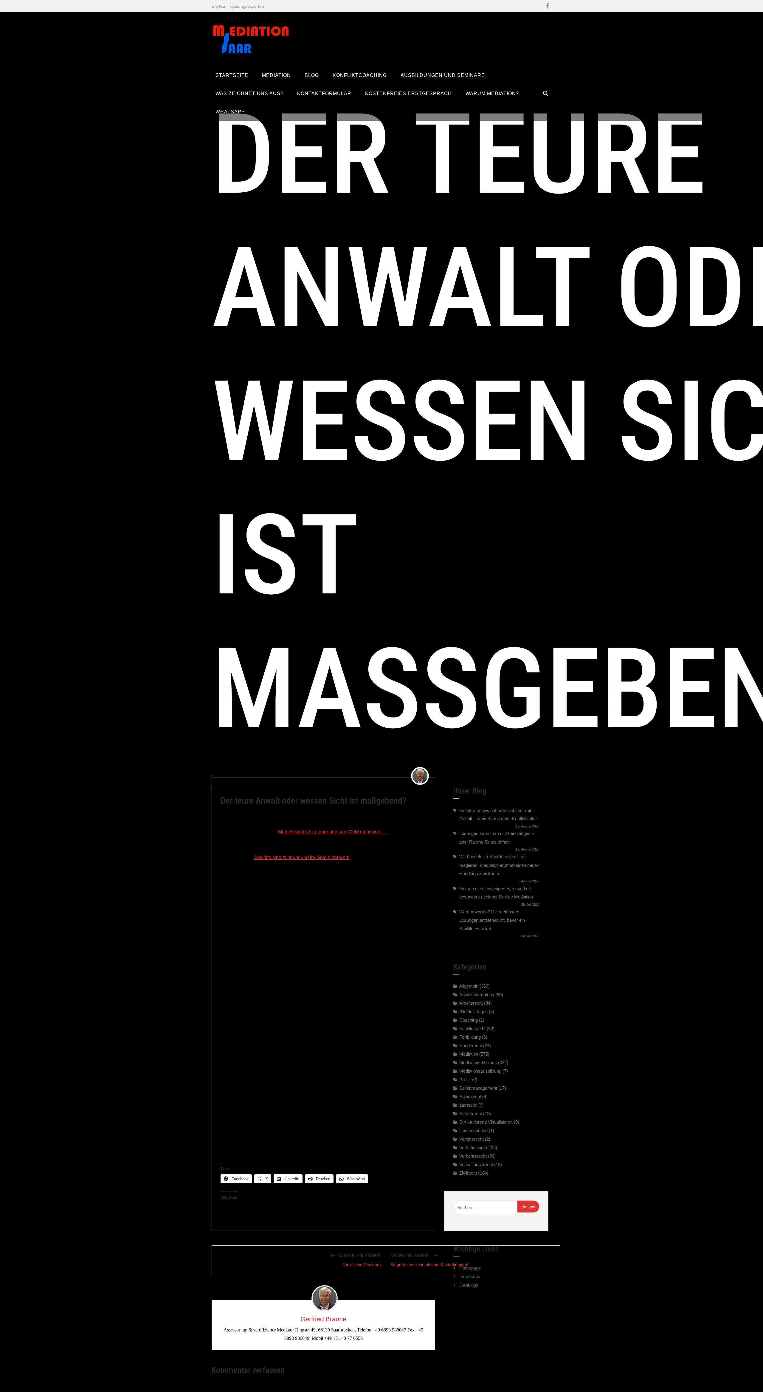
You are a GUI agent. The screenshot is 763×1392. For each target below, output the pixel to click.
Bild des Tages (473, 1011)
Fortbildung (470, 1037)
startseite (468, 1105)
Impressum (470, 1272)
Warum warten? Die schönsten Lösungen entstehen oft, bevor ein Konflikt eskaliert (492, 920)
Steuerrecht (470, 1113)
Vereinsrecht (471, 1139)
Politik (465, 1079)
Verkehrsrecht (473, 1156)
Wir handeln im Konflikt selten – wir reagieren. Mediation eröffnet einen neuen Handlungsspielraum (499, 865)
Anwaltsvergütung (310, 783)
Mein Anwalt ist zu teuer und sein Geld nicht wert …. (332, 831)
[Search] (545, 94)
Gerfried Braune (238, 783)
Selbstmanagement (478, 1088)
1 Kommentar (349, 783)
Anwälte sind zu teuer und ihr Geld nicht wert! (301, 857)
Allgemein (468, 986)
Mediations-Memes (478, 1062)
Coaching (468, 1020)
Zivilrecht (468, 1173)
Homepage (470, 1264)
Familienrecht (472, 1028)
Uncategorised (473, 1130)
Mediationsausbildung (480, 1071)
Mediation (468, 1054)
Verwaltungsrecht (476, 1164)
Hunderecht (470, 1045)
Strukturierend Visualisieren (486, 1122)
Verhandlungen (473, 1147)
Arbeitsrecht (471, 1003)
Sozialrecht (470, 1096)
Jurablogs (468, 1281)
